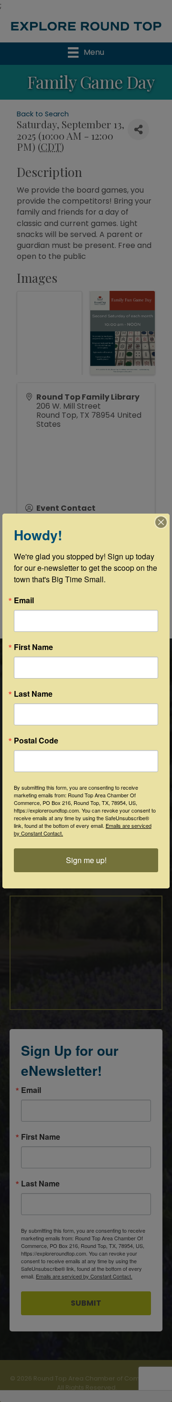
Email (24, 600)
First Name (33, 647)
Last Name (33, 694)
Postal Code (36, 740)
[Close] (161, 522)
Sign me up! (86, 860)
